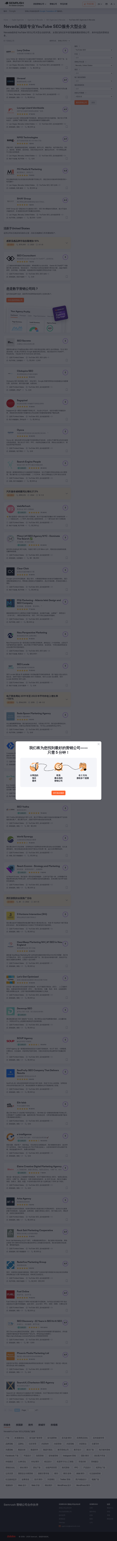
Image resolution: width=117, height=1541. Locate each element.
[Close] (98, 744)
